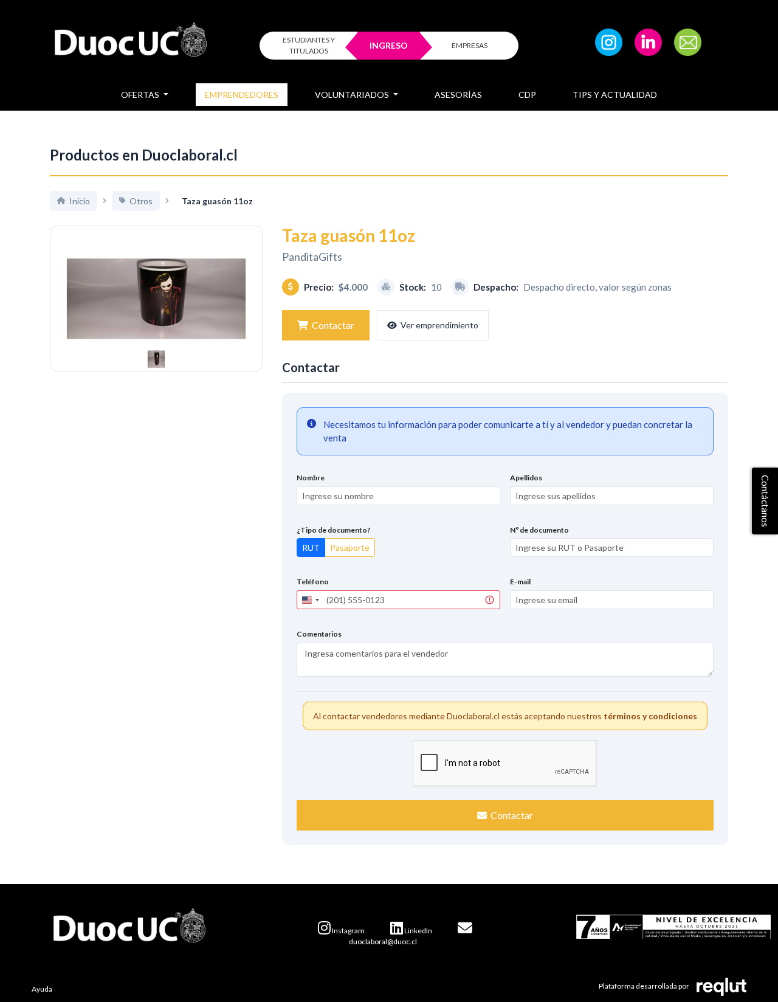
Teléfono (313, 581)
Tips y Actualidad (615, 94)
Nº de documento (539, 529)
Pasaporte (350, 547)
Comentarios (319, 633)
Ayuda (42, 988)
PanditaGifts (312, 256)
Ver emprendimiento (439, 325)
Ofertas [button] (141, 94)
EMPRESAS (469, 45)
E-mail (520, 581)
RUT (311, 547)
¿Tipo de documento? (334, 529)
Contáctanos (765, 501)
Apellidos (526, 477)
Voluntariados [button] (353, 94)
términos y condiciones (650, 716)
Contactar (333, 325)
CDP (527, 94)
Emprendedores (241, 94)
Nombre (311, 477)
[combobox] (310, 600)
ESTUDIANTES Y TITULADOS (309, 45)
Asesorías (458, 94)
